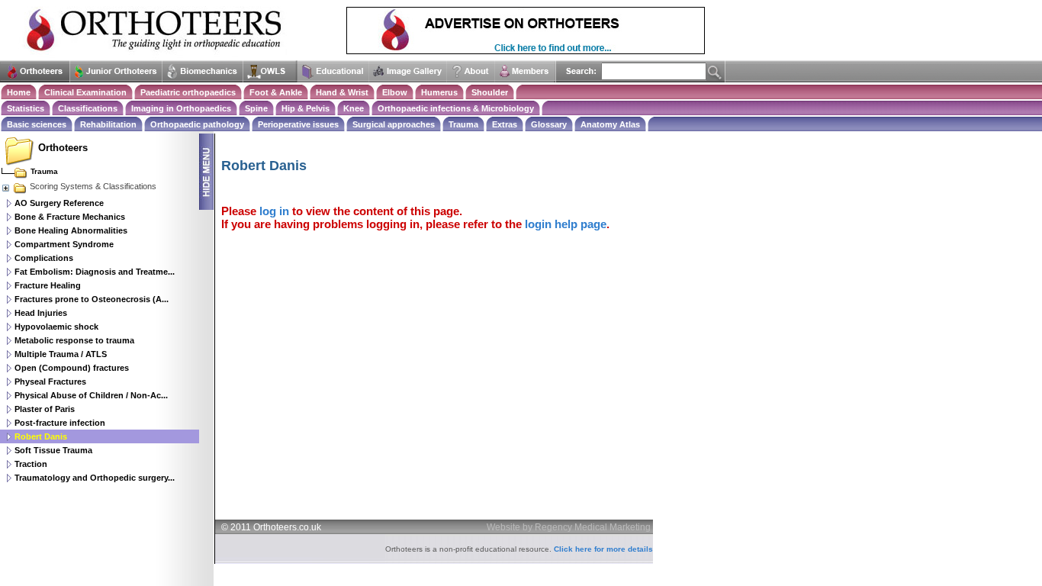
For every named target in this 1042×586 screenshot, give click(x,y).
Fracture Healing (47, 285)
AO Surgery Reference (59, 203)
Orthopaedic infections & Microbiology (456, 108)
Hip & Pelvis (305, 108)
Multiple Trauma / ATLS (60, 354)
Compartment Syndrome (64, 244)
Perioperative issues (298, 124)
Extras (504, 124)
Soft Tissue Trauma (53, 450)
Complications (43, 257)
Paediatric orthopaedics (188, 92)
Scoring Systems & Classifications (93, 186)
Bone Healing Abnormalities (70, 230)
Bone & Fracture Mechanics (69, 216)
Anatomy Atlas (610, 124)
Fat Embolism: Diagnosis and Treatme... (94, 271)
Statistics (25, 108)
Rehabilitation (108, 124)
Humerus (439, 92)
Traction (30, 463)
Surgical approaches (393, 124)
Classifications (87, 108)
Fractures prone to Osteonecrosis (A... (91, 299)
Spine (256, 108)
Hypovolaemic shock (56, 326)
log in (274, 210)
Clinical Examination (85, 92)
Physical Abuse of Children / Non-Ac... (91, 395)
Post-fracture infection (59, 422)
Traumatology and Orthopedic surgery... (94, 477)
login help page (565, 223)
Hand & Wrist (342, 92)
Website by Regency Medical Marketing (569, 527)
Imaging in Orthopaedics (181, 108)
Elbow (394, 92)
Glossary (549, 124)
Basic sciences (36, 124)
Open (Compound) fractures (71, 367)
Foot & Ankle (275, 92)
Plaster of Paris (44, 409)
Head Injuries (40, 312)
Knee (353, 108)
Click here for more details (603, 549)
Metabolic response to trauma (74, 340)
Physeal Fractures (50, 381)
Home (19, 92)
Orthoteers (63, 147)
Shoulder (489, 92)
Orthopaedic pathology (197, 124)
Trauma (463, 124)
